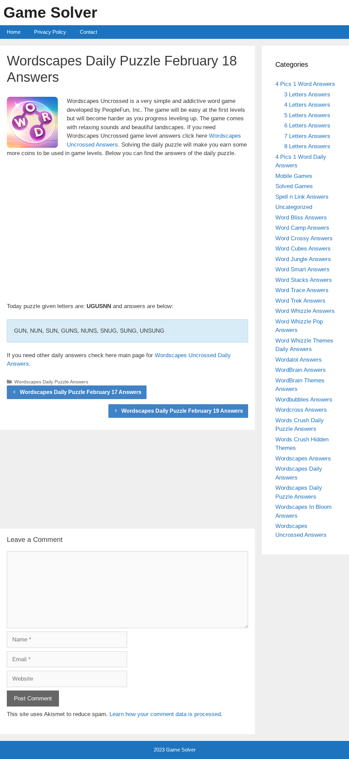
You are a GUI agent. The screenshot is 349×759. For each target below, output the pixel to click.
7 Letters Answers (307, 136)
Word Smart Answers (302, 269)
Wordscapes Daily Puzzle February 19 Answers (182, 411)
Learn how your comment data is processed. (166, 714)
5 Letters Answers (307, 115)
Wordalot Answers (298, 359)
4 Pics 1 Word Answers (305, 84)
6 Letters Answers (307, 125)
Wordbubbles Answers (303, 399)
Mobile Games (293, 176)
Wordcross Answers (301, 410)
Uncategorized (293, 207)
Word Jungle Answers (303, 259)
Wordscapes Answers (303, 458)
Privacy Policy (50, 32)
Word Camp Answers (302, 228)
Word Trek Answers (300, 301)
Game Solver (50, 12)
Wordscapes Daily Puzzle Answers (51, 381)
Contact (88, 32)
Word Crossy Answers (304, 238)
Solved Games (294, 186)
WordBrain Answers (300, 370)
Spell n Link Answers (302, 197)
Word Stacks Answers (303, 280)
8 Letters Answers (307, 146)
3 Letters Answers (307, 94)
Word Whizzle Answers (305, 311)
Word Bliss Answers (301, 217)
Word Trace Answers (302, 290)
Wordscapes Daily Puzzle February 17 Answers (80, 392)
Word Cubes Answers (303, 248)
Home (13, 32)
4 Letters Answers (307, 105)
